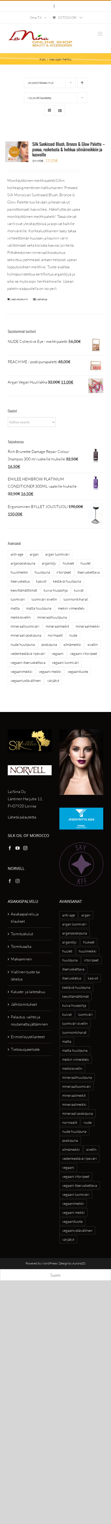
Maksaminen (21, 959)
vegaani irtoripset (83, 653)
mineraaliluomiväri (25, 626)
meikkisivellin (21, 617)
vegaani (58, 653)
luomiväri (18, 599)
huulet (86, 563)
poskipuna (49, 644)
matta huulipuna (38, 608)
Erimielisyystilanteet (28, 1036)
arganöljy (49, 563)
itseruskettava (88, 572)
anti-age (17, 554)
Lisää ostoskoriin (19, 299)
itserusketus (20, 581)
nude (73, 635)
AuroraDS (78, 1263)
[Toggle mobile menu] (100, 34)
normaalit (55, 635)
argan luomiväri (57, 554)
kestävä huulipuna (67, 581)
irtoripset (64, 572)
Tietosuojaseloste (25, 1049)
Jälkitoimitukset (24, 1004)
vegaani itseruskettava (28, 662)
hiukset (68, 563)
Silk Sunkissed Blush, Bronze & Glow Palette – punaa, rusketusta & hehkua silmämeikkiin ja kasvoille (68, 149)
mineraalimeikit (57, 626)
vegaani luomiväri (65, 662)
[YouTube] (17, 848)
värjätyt (53, 680)
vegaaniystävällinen (26, 680)
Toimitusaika (21, 946)
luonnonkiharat (76, 599)
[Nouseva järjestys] (82, 82)
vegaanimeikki (21, 671)
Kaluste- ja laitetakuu (28, 991)
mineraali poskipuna (26, 635)
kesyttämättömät (24, 590)
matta (15, 608)
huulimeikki (19, 572)
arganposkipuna (23, 563)
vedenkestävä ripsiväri (28, 653)
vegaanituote (78, 671)
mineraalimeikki (88, 626)
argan (34, 554)
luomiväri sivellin (44, 599)
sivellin (93, 644)
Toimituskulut (22, 933)
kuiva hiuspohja (56, 590)
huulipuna (42, 572)
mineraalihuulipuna (52, 617)
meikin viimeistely (71, 608)
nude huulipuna (23, 644)
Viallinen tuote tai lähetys (25, 975)
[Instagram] (25, 848)
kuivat (79, 590)
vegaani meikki (50, 671)
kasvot (41, 581)
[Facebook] (10, 848)
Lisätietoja (41, 299)
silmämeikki (72, 644)
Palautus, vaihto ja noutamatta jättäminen (29, 1020)
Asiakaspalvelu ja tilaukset (24, 918)
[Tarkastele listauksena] (60, 110)
